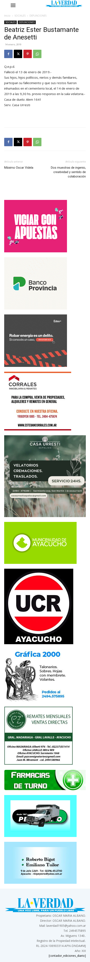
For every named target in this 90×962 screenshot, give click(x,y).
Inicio (7, 15)
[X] (18, 54)
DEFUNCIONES (38, 15)
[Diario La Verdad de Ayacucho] (64, 3)
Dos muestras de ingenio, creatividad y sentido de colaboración (68, 172)
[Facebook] (8, 54)
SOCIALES (20, 15)
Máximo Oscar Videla (18, 167)
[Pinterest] (27, 54)
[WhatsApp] (37, 54)
